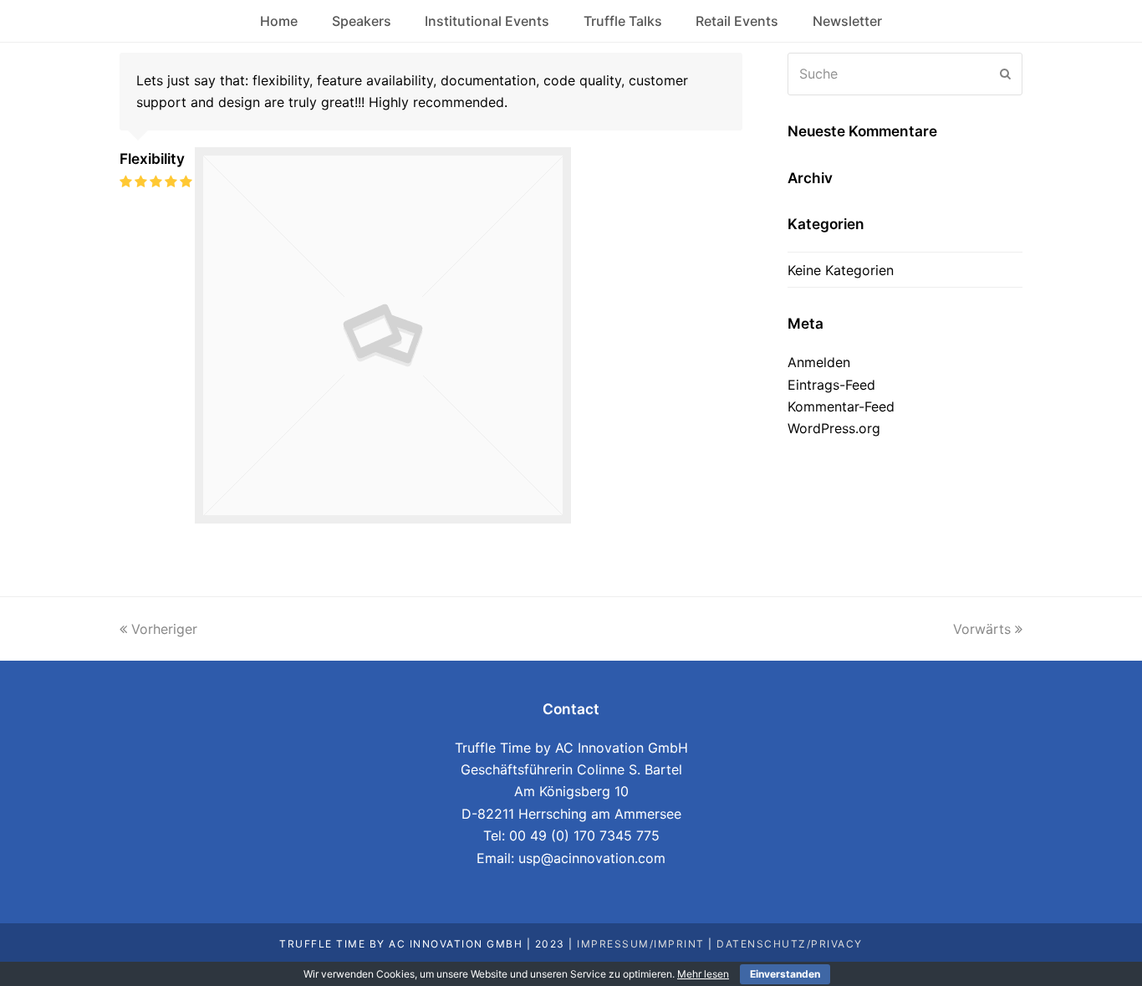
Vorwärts (982, 629)
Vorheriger (164, 629)
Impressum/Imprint (641, 943)
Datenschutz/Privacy (789, 943)
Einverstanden (785, 974)
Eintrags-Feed (831, 384)
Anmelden (819, 362)
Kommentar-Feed (841, 406)
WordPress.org (834, 428)
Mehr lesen (703, 974)
